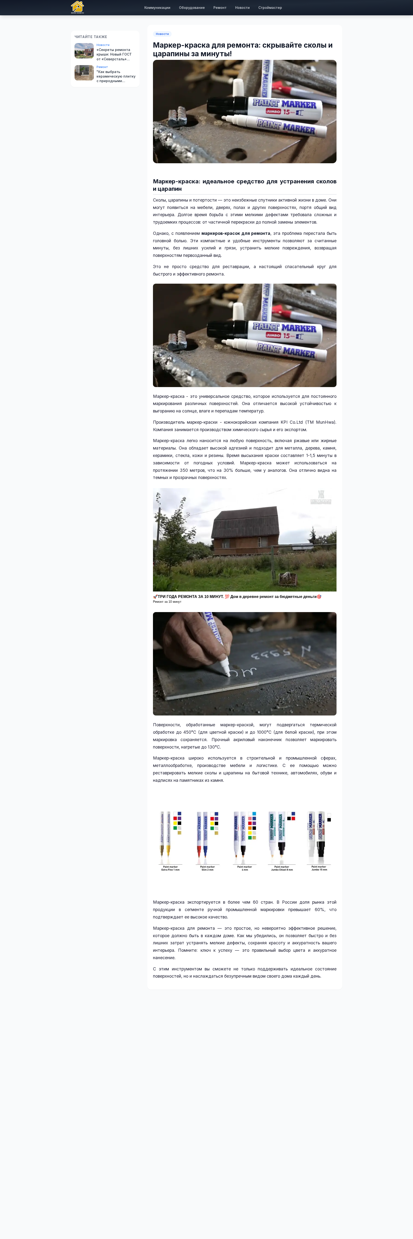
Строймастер (270, 8)
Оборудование (192, 8)
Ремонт (220, 8)
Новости (242, 8)
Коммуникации (157, 8)
